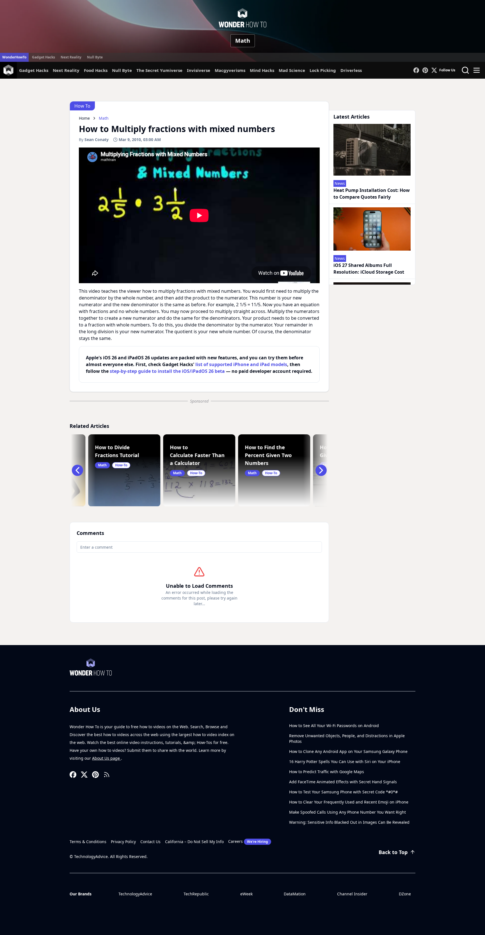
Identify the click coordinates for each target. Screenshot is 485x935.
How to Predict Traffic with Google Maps (326, 771)
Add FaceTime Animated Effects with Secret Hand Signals (343, 781)
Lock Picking (323, 70)
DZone (405, 894)
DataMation (295, 894)
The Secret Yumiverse (159, 70)
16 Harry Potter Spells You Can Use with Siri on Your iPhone (344, 761)
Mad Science (292, 70)
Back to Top (393, 852)
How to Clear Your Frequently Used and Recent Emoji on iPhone (348, 802)
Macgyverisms (230, 70)
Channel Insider (352, 894)
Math (242, 40)
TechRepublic (196, 894)
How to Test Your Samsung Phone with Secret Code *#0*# (343, 792)
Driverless (351, 70)
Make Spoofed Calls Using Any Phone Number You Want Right (347, 812)
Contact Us (150, 841)
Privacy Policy (123, 841)
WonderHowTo (14, 57)
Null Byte (95, 57)
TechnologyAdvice (135, 894)
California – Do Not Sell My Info (194, 841)
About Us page (106, 758)
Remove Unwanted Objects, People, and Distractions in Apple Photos (347, 738)
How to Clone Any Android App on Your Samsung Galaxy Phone (348, 751)
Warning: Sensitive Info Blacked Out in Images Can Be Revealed (349, 822)
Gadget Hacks (43, 57)
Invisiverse (198, 70)
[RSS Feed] (106, 774)
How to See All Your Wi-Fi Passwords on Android (334, 725)
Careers (248, 841)
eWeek (246, 894)
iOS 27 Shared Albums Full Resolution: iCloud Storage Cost (368, 268)
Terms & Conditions (88, 841)
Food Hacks (95, 70)
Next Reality (71, 57)
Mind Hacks (262, 70)
